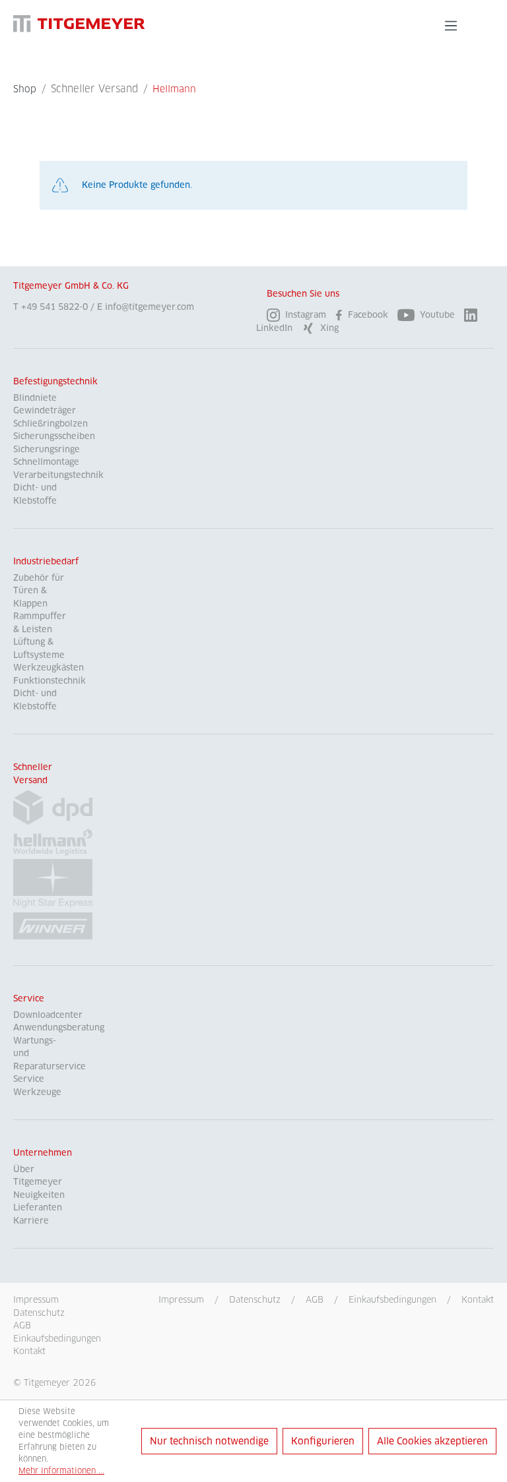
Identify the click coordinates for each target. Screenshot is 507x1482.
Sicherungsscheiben (54, 436)
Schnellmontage (46, 462)
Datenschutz (255, 1299)
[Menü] (451, 25)
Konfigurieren (323, 1441)
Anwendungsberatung (58, 1027)
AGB (314, 1299)
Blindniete (35, 398)
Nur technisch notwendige (209, 1441)
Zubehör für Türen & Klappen (38, 590)
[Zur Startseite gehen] (79, 23)
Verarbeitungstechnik (58, 475)
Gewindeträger (44, 410)
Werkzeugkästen (48, 667)
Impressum (181, 1299)
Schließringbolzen (50, 424)
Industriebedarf (46, 561)
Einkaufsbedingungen (392, 1299)
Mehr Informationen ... (61, 1470)
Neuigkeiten (39, 1195)
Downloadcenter (48, 1015)
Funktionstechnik (49, 681)
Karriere (31, 1221)
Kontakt (477, 1299)
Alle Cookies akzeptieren (432, 1441)
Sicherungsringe (46, 449)
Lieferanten (37, 1207)
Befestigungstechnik (55, 381)
